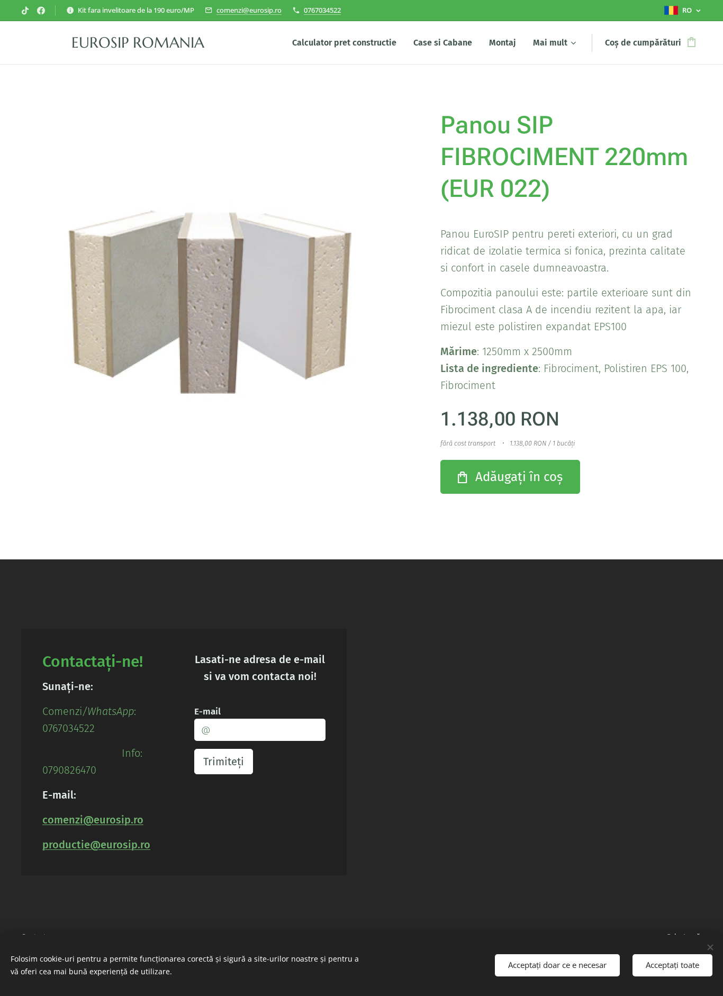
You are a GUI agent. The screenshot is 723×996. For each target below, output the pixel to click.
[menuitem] (347, 43)
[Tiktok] (25, 11)
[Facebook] (41, 11)
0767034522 (322, 10)
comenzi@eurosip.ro (249, 10)
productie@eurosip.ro (96, 844)
